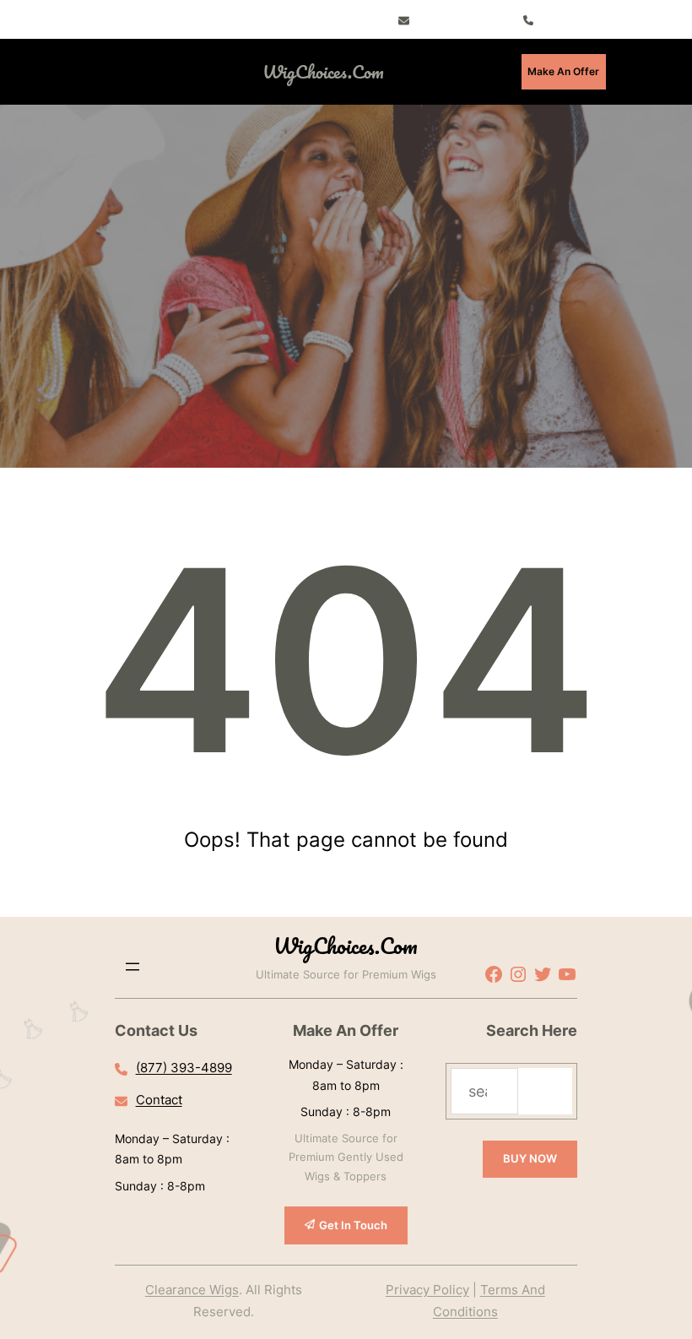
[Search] (545, 1091)
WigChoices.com (323, 71)
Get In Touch (353, 1225)
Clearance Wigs (192, 1290)
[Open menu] (154, 71)
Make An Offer (563, 71)
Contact (159, 1100)
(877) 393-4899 (184, 1068)
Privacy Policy (427, 1290)
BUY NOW (530, 1158)
